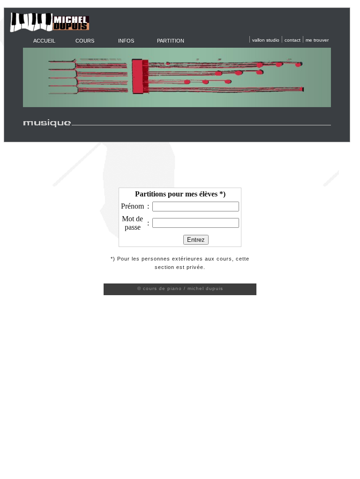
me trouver (317, 40)
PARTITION (170, 41)
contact (292, 40)
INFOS (126, 41)
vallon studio (265, 40)
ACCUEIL (44, 41)
